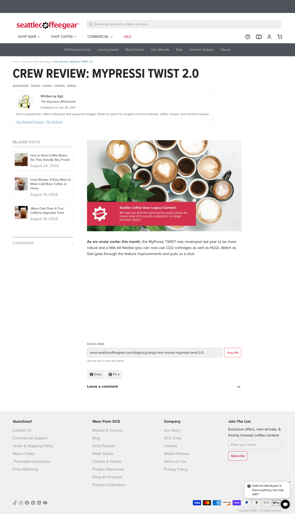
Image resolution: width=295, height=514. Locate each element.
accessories (21, 85)
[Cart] (278, 36)
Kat (60, 96)
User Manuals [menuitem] (160, 49)
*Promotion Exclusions (31, 461)
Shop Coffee (62, 36)
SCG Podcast (103, 446)
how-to (35, 85)
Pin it (116, 374)
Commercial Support (30, 438)
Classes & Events (106, 461)
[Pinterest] (33, 503)
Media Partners (176, 453)
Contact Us (22, 430)
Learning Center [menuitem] (108, 49)
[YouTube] (45, 503)
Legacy (47, 85)
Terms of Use (175, 461)
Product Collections (108, 485)
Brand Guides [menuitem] (135, 49)
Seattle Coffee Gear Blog (36, 62)
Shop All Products (107, 477)
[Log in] (267, 36)
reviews (59, 85)
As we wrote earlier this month (113, 241)
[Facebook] (27, 503)
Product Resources (108, 469)
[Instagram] (21, 503)
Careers (170, 446)
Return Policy (24, 453)
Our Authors (54, 122)
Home (16, 62)
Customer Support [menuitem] (201, 49)
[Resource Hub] (246, 36)
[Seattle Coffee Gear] (47, 25)
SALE (128, 36)
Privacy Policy (175, 469)
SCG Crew (173, 438)
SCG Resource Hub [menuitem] (77, 49)
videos (71, 85)
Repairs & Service (107, 430)
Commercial (98, 36)
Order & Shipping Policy (33, 446)
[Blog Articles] (257, 37)
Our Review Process (30, 122)
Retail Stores (102, 453)
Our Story (172, 430)
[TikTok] (15, 503)
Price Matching (25, 469)
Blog (96, 438)
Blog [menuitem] (179, 49)
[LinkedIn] (39, 503)
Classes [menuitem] (225, 49)
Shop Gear (27, 36)
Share (98, 374)
